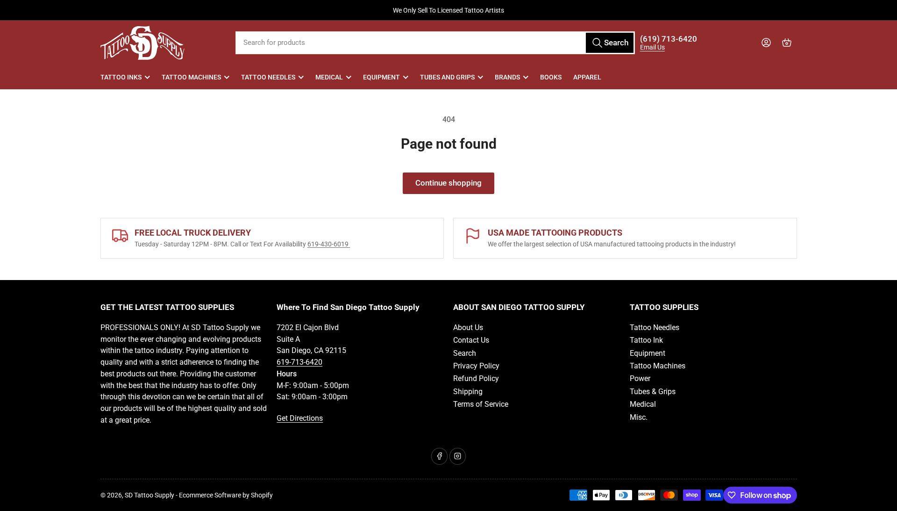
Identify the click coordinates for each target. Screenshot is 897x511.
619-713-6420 (299, 362)
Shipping (468, 391)
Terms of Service (480, 404)
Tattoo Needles (268, 77)
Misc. (639, 417)
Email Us (652, 47)
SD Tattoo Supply (149, 495)
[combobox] (435, 42)
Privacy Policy (476, 365)
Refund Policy (476, 378)
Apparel (587, 77)
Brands (507, 77)
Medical (329, 77)
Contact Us (471, 340)
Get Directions (300, 418)
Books (551, 77)
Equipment (381, 77)
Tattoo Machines (191, 77)
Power (640, 378)
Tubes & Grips (653, 391)
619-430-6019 (328, 244)
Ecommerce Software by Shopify (226, 495)
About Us (468, 327)
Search (464, 353)
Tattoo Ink (646, 340)
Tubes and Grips (447, 77)
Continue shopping (448, 183)
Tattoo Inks (121, 77)
